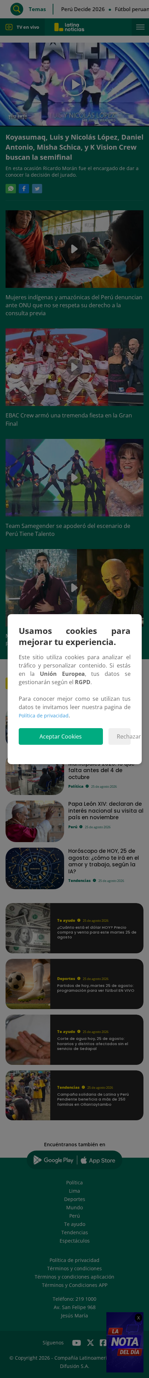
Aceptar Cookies (61, 736)
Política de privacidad (44, 715)
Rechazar (123, 736)
